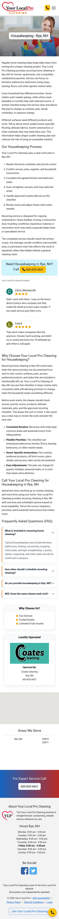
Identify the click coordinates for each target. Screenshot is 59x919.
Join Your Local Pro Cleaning (29, 911)
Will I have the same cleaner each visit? (26, 593)
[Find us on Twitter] (34, 871)
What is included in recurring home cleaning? (24, 532)
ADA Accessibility (41, 898)
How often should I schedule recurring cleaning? (26, 571)
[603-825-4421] (47, 8)
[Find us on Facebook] (25, 871)
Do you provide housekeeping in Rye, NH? (28, 583)
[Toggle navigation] (53, 8)
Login (50, 902)
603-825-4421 (34, 269)
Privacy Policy (14, 902)
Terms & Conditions (34, 902)
